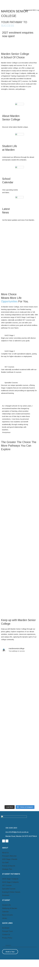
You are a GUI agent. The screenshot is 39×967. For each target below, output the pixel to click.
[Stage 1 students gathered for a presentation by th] (19, 718)
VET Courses (9, 367)
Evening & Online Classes (11, 892)
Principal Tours (7, 931)
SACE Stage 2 (10, 351)
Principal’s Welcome (9, 856)
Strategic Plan (7, 869)
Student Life (13, 545)
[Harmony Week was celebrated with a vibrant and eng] (19, 685)
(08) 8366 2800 (11, 828)
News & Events (7, 915)
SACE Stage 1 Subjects (10, 879)
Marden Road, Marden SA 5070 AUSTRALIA (21, 836)
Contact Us (6, 934)
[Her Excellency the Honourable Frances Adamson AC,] (19, 792)
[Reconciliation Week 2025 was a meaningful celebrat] (19, 765)
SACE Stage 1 (10, 335)
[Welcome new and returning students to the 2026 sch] (19, 733)
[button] (37, 4)
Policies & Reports (8, 866)
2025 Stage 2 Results (9, 859)
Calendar (5, 912)
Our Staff (11, 478)
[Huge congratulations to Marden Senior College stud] (19, 665)
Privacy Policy (7, 938)
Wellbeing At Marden (9, 908)
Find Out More (10, 346)
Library (4, 918)
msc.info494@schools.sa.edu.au (17, 832)
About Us (5, 853)
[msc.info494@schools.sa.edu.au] (3, 832)
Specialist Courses (11, 382)
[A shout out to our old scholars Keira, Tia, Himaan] (19, 699)
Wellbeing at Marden (16, 578)
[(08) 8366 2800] (3, 828)
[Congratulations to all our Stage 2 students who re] (19, 742)
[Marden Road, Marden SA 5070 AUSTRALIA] (3, 836)
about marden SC (15, 512)
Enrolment (5, 895)
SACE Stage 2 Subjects (10, 882)
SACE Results (13, 610)
